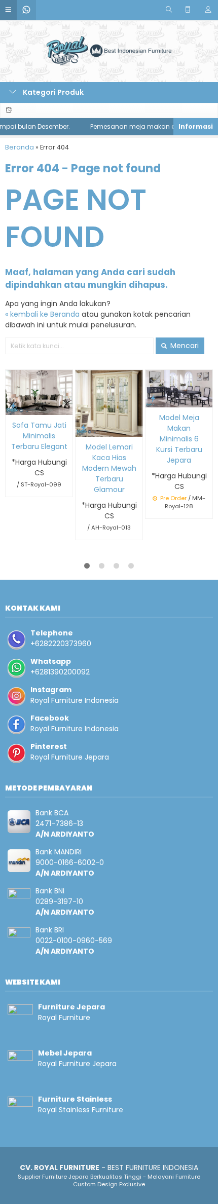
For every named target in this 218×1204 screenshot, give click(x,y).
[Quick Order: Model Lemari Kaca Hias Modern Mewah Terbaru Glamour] (83, 427)
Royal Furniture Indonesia (74, 700)
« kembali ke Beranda (42, 314)
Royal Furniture (64, 1017)
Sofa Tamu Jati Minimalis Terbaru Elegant (39, 436)
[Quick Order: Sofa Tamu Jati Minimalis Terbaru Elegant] (13, 405)
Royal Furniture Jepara (69, 757)
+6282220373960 (60, 643)
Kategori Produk (52, 92)
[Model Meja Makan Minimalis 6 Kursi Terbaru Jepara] (179, 388)
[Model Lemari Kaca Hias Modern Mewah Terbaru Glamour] (109, 403)
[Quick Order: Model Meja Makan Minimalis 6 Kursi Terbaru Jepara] (153, 398)
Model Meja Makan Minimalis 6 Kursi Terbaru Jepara (179, 438)
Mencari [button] (183, 346)
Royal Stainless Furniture (80, 1110)
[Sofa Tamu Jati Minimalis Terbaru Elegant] (39, 392)
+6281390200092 (60, 672)
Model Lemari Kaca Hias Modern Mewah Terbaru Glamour (109, 468)
